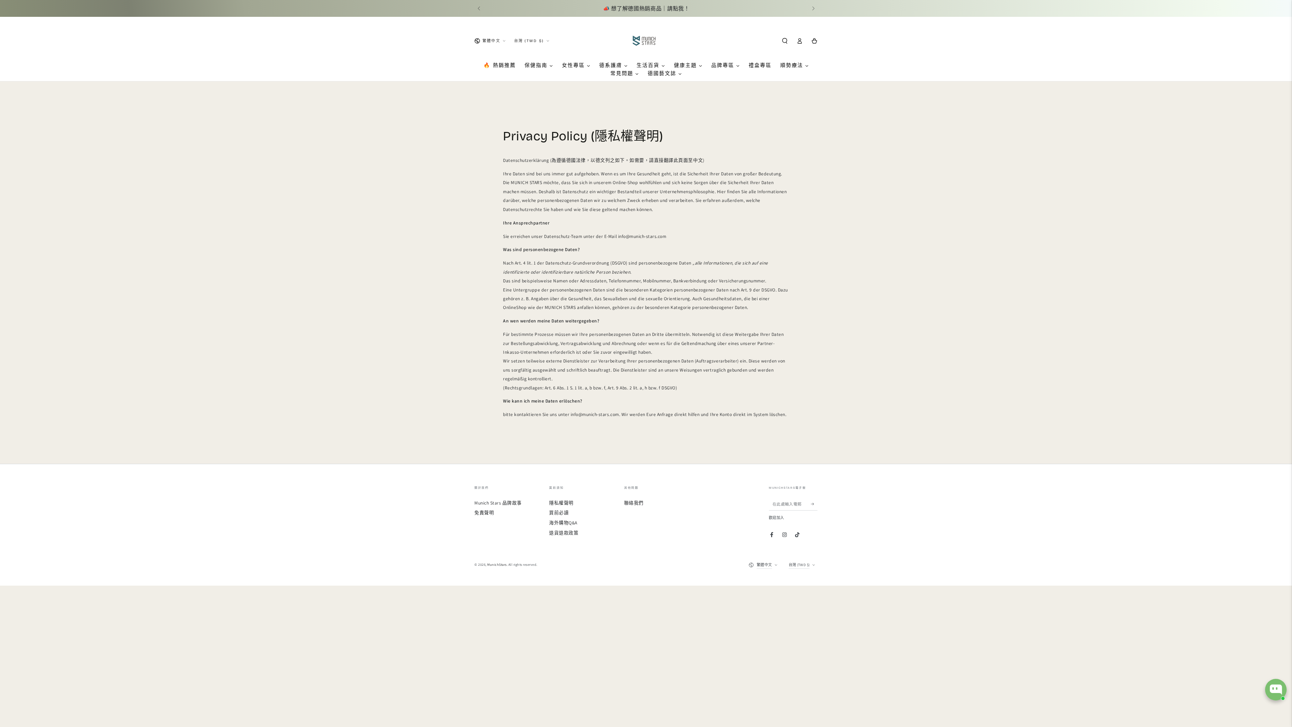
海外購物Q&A (563, 523)
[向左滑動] (479, 9)
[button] (784, 41)
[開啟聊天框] (1276, 689)
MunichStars (497, 564)
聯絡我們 (634, 503)
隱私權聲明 (561, 503)
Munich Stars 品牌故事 (498, 503)
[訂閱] (814, 504)
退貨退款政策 (563, 533)
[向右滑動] (813, 9)
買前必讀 (559, 513)
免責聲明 (484, 513)
